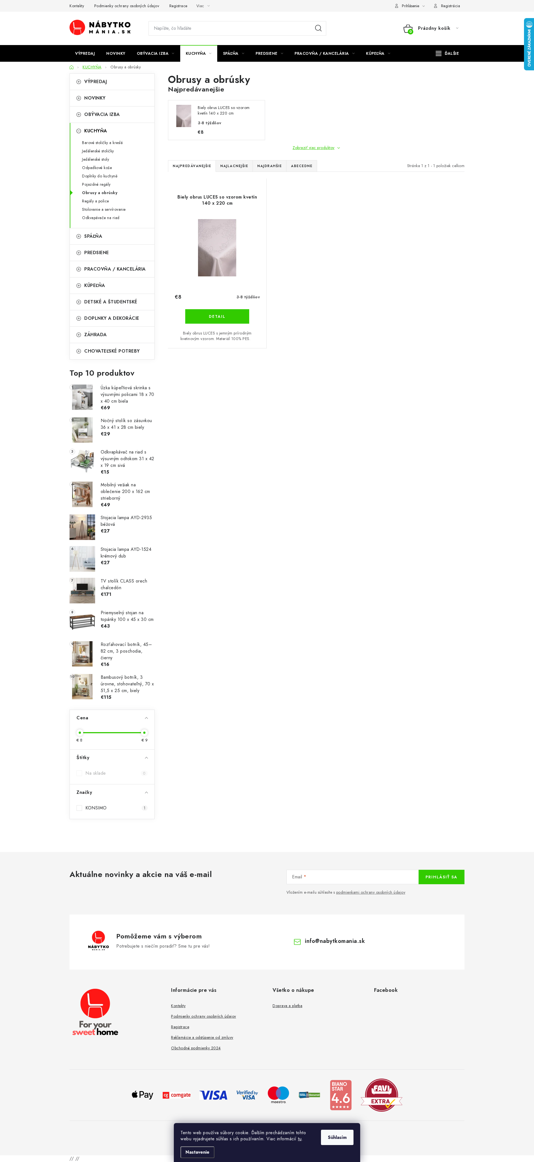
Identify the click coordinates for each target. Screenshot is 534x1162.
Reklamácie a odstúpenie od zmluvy (202, 1037)
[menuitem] (85, 53)
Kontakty (77, 6)
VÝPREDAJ (95, 81)
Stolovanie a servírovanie (104, 209)
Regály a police (95, 201)
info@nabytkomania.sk (335, 941)
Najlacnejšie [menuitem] (234, 166)
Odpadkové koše (97, 167)
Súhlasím (337, 1137)
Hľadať (318, 28)
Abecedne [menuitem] (301, 166)
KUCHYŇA (95, 131)
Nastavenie (197, 1152)
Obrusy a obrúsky (99, 192)
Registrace (178, 6)
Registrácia (450, 6)
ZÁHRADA (95, 334)
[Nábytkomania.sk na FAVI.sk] (381, 1094)
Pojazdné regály (96, 184)
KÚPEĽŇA (94, 285)
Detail (217, 316)
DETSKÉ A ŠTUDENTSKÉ (110, 302)
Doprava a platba (287, 1006)
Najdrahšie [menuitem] (269, 166)
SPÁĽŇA (93, 236)
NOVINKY (95, 98)
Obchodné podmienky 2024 (196, 1048)
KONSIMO (115, 808)
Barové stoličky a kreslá (102, 142)
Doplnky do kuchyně (99, 176)
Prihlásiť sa (442, 877)
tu (299, 1139)
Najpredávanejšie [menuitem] (192, 166)
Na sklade (115, 773)
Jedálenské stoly (95, 159)
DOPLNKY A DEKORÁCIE (111, 318)
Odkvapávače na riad (101, 217)
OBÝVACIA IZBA (102, 114)
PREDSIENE (96, 252)
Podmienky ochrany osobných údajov (126, 6)
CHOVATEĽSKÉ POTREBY (112, 351)
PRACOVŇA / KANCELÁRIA (115, 269)
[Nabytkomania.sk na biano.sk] (341, 1094)
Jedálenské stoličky (98, 151)
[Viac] (447, 53)
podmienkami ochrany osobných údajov (371, 892)
